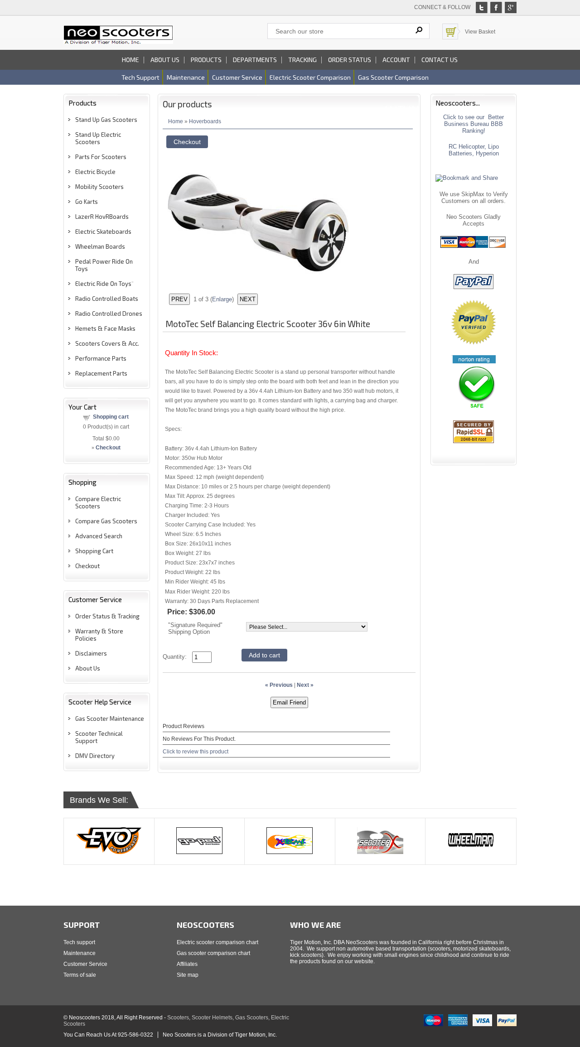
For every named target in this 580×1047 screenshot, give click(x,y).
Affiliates (187, 964)
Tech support (140, 77)
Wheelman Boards (100, 246)
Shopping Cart (94, 551)
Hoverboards (205, 121)
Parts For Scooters (100, 156)
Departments (255, 59)
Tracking (302, 59)
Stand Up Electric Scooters (98, 138)
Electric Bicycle (95, 171)
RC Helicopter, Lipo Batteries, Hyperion (474, 150)
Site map (187, 975)
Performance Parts (100, 358)
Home (130, 59)
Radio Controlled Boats (106, 298)
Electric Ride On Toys (103, 283)
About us (164, 59)
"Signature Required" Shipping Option (195, 628)
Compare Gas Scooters (106, 521)
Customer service (237, 77)
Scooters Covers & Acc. (107, 343)
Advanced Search (98, 536)
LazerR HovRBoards (102, 216)
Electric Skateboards (103, 231)
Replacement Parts (101, 373)
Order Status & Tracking (107, 616)
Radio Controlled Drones (108, 313)
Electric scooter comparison (310, 77)
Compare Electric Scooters (98, 502)
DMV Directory (95, 755)
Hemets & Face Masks (105, 328)
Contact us (439, 59)
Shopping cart (111, 417)
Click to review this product (195, 751)
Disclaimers (91, 653)
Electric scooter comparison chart (217, 942)
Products (206, 59)
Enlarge (222, 299)
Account (396, 59)
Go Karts (86, 201)
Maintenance (186, 77)
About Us (87, 668)
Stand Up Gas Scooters (106, 119)
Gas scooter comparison (393, 77)
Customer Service (85, 964)
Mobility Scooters (99, 186)
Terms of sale (79, 975)
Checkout (87, 565)
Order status (349, 59)
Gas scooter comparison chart (213, 953)
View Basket (480, 32)
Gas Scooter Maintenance (109, 718)
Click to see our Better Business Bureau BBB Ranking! (473, 124)
